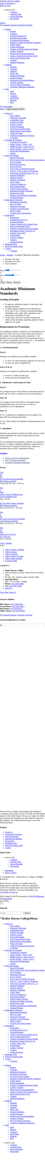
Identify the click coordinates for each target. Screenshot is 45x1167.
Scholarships (15, 235)
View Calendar (6, 543)
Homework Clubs (17, 193)
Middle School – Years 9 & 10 (22, 147)
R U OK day (5, 537)
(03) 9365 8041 (17, 604)
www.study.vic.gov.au (9, 892)
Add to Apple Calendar (14, 556)
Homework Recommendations (22, 54)
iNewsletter (14, 19)
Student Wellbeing (17, 62)
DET (12, 102)
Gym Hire (14, 138)
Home (2, 255)
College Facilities (17, 122)
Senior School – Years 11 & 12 (22, 149)
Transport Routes (17, 222)
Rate (2, 270)
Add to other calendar (13, 558)
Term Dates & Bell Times (20, 129)
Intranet (13, 93)
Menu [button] (2, 109)
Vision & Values (16, 133)
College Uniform (16, 51)
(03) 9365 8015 (18, 606)
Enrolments (9, 215)
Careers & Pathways (18, 184)
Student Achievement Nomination (23, 195)
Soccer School (15, 167)
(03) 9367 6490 (15, 586)
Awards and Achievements (20, 213)
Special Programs (12, 155)
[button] (2, 545)
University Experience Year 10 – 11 (24, 173)
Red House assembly (8, 481)
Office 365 (14, 74)
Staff (7, 89)
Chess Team (15, 182)
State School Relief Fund (20, 58)
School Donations (17, 47)
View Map (4, 592)
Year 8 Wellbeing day (8, 497)
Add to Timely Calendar (14, 550)
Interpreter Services (17, 164)
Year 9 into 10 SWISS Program (22, 169)
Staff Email (14, 98)
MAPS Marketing (37, 896)
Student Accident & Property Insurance (25, 43)
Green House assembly (9, 521)
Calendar (13, 251)
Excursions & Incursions (19, 40)
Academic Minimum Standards (22, 87)
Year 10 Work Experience (20, 85)
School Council (16, 124)
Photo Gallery (15, 211)
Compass (13, 12)
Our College (15, 116)
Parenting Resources (18, 36)
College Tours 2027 (18, 233)
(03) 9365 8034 (18, 611)
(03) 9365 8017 (16, 609)
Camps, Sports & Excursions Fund (23, 56)
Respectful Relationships (20, 151)
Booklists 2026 (11, 244)
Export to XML (11, 561)
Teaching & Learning (13, 140)
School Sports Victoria (19, 189)
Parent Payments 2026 (14, 246)
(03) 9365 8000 (6, 107)
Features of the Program (19, 209)
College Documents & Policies (22, 135)
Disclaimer (9, 870)
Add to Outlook (11, 554)
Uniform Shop (15, 14)
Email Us (8, 588)
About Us (9, 113)
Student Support (16, 178)
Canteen (13, 60)
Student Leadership (17, 180)
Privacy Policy (10, 873)
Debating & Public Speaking (21, 191)
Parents (8, 29)
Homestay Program (17, 206)
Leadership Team (17, 120)
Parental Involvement (18, 38)
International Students (13, 200)
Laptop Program (16, 78)
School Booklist (16, 16)
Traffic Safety (15, 45)
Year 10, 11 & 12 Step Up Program (24, 171)
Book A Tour (5, 6)
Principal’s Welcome (18, 118)
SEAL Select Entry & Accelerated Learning (27, 160)
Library (13, 153)
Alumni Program (16, 198)
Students (8, 65)
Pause (9, 282)
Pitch (2, 275)
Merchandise (7, 899)
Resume (17, 282)
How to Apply (15, 204)
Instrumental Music (17, 186)
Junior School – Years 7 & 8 (21, 144)
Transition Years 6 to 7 (19, 220)
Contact (8, 249)
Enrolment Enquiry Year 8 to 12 (22, 231)
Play (2, 282)
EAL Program (15, 162)
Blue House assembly (8, 505)
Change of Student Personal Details (24, 49)
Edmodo (13, 71)
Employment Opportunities (20, 131)
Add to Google (11, 552)
